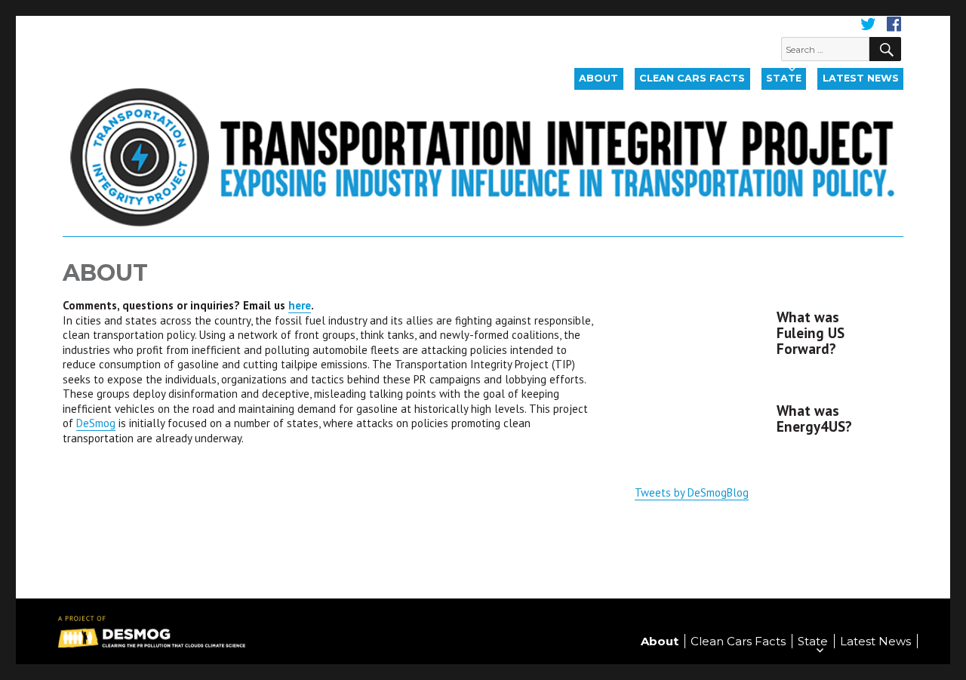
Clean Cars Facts (692, 78)
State (783, 78)
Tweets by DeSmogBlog (692, 492)
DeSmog (95, 423)
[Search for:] (825, 49)
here (299, 305)
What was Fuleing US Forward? (810, 333)
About (598, 78)
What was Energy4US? (814, 418)
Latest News (861, 78)
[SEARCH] (885, 49)
